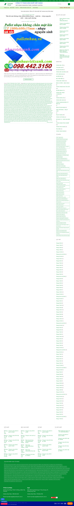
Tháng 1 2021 (59, 363)
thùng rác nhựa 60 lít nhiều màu (58, 477)
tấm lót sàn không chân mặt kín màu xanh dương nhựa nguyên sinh (40, 109)
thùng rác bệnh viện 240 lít (60, 216)
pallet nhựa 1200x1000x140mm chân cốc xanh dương (60, 468)
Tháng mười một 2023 (60, 296)
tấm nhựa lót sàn (46, 90)
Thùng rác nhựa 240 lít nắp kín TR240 (64, 47)
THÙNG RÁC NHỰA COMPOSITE (60, 93)
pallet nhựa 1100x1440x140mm (61, 173)
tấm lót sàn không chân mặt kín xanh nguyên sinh (14, 89)
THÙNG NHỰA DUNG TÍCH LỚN (63, 86)
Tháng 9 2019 (59, 398)
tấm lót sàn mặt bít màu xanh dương (12, 91)
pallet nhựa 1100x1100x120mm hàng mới (62, 171)
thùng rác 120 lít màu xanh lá (9, 477)
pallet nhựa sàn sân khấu (23, 117)
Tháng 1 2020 (59, 389)
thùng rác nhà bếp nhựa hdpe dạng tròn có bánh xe (62, 220)
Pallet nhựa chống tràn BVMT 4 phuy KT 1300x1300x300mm (64, 51)
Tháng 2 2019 (59, 414)
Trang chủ (6, 7)
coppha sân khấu (37, 91)
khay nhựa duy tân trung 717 (61, 149)
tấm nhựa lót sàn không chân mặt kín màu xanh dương (19, 105)
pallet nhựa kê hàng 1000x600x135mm (43, 470)
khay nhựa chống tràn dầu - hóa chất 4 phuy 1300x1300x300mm (62, 147)
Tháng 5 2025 (59, 267)
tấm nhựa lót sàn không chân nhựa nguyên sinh (38, 83)
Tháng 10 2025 (59, 256)
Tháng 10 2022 (59, 325)
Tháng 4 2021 (59, 358)
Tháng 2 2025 (59, 274)
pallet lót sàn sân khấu (27, 83)
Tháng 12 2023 (59, 294)
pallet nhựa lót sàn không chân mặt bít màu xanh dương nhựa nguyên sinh (29, 103)
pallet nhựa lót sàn (7, 109)
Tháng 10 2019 (59, 396)
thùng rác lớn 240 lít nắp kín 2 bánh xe (21, 477)
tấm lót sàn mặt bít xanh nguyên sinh (30, 102)
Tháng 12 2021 (59, 347)
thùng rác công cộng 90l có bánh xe (62, 218)
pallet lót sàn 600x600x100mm (61, 158)
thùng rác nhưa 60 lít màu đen (47, 477)
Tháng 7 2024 (59, 280)
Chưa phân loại (59, 67)
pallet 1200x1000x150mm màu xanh (52, 466)
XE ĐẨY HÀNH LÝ (59, 90)
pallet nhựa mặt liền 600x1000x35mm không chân (16, 116)
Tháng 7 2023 (59, 305)
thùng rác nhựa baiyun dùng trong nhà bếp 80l (62, 228)
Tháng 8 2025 (59, 260)
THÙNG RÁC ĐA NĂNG (61, 71)
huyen (34, 21)
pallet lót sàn (37, 97)
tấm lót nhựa (6, 110)
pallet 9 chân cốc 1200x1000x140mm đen (38, 466)
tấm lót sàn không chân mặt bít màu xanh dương (22, 85)
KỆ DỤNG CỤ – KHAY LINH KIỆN (63, 119)
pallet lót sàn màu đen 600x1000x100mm (11, 468)
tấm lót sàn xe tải (19, 481)
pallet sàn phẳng (21, 102)
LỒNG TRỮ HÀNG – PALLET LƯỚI (62, 110)
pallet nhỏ (16, 102)
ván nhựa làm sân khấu (30, 112)
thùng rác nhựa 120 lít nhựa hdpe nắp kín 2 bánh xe (12, 479)
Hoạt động (35, 7)
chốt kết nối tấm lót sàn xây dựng (61, 139)
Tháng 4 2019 (59, 409)
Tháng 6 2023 (59, 307)
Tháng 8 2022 (59, 329)
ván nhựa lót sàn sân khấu (14, 109)
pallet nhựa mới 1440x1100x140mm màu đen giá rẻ (62, 201)
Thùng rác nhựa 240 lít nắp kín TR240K (64, 28)
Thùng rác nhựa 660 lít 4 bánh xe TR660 (65, 24)
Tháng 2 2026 (59, 247)
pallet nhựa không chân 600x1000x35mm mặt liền (22, 118)
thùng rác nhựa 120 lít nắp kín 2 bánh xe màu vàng (62, 225)
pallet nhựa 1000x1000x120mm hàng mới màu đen (62, 168)
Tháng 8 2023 (59, 303)
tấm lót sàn (25, 112)
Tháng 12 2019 (59, 392)
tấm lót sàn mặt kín (24, 84)
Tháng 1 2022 (59, 345)
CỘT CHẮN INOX (59, 74)
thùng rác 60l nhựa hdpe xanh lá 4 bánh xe (54, 475)
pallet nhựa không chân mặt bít (13, 110)
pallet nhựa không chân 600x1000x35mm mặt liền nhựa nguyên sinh (33, 89)
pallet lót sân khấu (42, 97)
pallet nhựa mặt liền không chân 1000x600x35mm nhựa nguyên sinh (23, 97)
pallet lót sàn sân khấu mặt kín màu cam (62, 160)
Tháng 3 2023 (59, 314)
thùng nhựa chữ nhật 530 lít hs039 (18, 475)
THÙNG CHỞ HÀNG (60, 117)
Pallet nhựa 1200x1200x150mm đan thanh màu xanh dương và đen (64, 56)
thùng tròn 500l (38, 479)
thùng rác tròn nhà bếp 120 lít (61, 230)
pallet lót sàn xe (59, 162)
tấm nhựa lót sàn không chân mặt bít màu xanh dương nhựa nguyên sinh (31, 90)
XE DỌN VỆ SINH (59, 69)
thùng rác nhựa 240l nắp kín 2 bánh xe (28, 479)
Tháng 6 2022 (59, 334)
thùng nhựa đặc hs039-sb (29, 475)
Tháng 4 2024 (59, 287)
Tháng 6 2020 (59, 378)
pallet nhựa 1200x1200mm (61, 178)
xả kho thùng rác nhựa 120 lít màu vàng (62, 235)
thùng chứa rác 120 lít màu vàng (61, 212)
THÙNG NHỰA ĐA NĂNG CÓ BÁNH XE (62, 103)
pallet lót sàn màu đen (63, 466)
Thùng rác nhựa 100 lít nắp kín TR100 (64, 39)
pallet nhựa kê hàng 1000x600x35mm (41, 112)
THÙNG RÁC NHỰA (60, 80)
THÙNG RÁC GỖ (59, 65)
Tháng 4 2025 (59, 269)
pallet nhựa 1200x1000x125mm (24, 468)
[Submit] (69, 4)
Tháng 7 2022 (59, 332)
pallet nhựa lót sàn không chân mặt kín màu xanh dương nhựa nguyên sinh (26, 96)
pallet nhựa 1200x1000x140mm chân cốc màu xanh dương (41, 468)
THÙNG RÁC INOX (60, 100)
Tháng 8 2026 (59, 243)
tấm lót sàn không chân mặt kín (24, 110)
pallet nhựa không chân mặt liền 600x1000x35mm (39, 85)
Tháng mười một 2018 (60, 416)
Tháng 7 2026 (59, 245)
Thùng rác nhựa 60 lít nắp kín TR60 (64, 35)
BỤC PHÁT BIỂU (59, 78)
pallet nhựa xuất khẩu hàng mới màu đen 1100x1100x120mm (62, 210)
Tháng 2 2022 (59, 343)
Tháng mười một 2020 (60, 367)
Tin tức (17, 7)
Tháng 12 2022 (59, 320)
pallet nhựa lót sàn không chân (9, 96)
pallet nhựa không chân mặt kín (39, 105)
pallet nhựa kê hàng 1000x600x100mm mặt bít (61, 184)
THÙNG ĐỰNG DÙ (60, 97)
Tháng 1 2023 (59, 318)
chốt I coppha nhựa (59, 137)
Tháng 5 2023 (59, 309)
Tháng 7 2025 (59, 263)
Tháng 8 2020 (59, 374)
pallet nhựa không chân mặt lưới (30, 470)
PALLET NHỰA (32, 14)
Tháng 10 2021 (59, 352)
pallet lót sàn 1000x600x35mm (24, 109)
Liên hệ (23, 502)
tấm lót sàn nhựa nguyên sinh (33, 115)
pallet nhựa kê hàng (29, 104)
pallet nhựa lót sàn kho (60, 194)
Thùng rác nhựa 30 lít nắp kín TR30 (64, 32)
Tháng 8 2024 (59, 278)
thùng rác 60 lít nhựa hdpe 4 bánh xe (41, 475)
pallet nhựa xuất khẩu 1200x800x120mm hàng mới (61, 207)
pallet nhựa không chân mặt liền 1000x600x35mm (36, 84)
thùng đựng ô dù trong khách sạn (9, 481)
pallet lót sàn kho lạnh (13, 103)
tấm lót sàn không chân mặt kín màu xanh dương (19, 92)
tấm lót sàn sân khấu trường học (38, 104)
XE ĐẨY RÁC (58, 76)
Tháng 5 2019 (59, 407)
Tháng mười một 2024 (60, 276)
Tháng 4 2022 (59, 338)
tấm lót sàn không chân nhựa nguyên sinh (44, 118)
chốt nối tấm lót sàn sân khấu (61, 141)
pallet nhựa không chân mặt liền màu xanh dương (18, 104)
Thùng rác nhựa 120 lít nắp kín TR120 (64, 43)
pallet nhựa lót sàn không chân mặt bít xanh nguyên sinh (15, 111)
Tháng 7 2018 (59, 418)
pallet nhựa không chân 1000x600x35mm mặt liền (37, 110)
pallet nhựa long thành (60, 192)
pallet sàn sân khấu (31, 98)
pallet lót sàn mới (37, 98)
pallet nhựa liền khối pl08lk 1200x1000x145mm (60, 187)
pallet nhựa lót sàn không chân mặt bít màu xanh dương (60, 470)
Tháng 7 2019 (59, 403)
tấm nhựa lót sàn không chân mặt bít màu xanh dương (19, 98)
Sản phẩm (12, 7)
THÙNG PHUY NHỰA (60, 126)
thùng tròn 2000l (45, 479)
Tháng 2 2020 (59, 387)
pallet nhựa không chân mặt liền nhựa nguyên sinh (26, 91)
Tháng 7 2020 (59, 376)
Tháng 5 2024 (59, 285)
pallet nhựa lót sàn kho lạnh (23, 115)
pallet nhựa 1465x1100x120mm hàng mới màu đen (62, 181)
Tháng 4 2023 (59, 312)
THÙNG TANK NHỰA (60, 131)
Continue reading (28, 79)
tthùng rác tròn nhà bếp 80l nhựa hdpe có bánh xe (62, 233)
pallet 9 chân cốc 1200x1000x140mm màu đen (22, 466)
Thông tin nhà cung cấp (25, 7)
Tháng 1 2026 (59, 249)
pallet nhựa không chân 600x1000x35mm (13, 90)
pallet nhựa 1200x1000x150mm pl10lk (61, 176)
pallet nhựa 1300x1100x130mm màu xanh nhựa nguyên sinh (14, 470)
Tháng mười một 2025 (60, 254)
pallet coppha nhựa (18, 84)
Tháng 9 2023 (59, 300)
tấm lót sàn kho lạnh (34, 118)
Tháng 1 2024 (59, 292)
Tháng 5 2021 (59, 356)
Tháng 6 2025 (59, 265)
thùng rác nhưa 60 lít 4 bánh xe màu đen (34, 477)
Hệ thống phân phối (13, 502)
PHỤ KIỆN (58, 128)
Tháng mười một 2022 (60, 323)
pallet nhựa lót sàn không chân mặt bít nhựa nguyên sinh (36, 117)
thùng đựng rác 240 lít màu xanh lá (54, 479)
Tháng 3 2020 (59, 385)
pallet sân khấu (47, 84)
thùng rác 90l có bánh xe (60, 214)
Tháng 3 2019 (59, 412)
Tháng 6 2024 (59, 283)
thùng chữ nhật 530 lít (8, 475)
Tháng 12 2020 (59, 365)
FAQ (26, 502)
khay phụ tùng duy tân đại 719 (61, 151)
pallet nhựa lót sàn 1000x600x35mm (42, 116)
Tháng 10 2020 (59, 369)
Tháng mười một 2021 (60, 349)
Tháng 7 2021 (59, 354)
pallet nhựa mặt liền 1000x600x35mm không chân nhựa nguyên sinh (38, 92)
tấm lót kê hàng (30, 105)
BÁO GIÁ (70, 503)
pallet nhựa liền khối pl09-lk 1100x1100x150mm (61, 190)
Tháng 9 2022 (59, 327)
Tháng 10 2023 (59, 298)
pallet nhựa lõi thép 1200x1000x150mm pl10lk (61, 196)
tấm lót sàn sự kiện (11, 84)
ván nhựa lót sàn (33, 116)
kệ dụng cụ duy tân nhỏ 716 (61, 153)
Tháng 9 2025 (59, 258)
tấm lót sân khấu (28, 116)
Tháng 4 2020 (59, 383)
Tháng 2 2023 (59, 316)
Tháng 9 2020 (59, 372)
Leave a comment (50, 122)
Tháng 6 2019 (59, 405)
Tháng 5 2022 (59, 336)
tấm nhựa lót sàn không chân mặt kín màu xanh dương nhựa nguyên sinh (36, 111)
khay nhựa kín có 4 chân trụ (8, 466)
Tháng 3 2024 (59, 289)
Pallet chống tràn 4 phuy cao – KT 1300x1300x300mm (65, 19)
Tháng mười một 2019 (60, 394)
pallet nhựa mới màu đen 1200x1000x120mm (60, 204)
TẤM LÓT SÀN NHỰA (25, 14)
